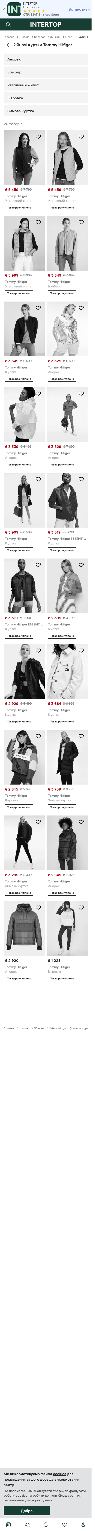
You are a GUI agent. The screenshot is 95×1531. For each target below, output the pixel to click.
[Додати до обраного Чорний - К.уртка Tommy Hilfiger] (38, 650)
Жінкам (55, 37)
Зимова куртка (20, 111)
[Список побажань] (64, 1524)
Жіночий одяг (58, 1028)
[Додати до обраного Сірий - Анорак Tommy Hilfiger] (81, 308)
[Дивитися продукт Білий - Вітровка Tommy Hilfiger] (67, 928)
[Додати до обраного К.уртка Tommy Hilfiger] (81, 565)
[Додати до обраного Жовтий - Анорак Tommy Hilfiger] (38, 393)
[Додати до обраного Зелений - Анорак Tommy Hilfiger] (38, 907)
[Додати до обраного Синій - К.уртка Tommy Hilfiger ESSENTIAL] (38, 565)
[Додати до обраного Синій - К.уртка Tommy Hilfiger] (38, 308)
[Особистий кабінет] (83, 1524)
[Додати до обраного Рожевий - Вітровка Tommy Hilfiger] (38, 736)
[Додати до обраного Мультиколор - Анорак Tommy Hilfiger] (81, 393)
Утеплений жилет (23, 85)
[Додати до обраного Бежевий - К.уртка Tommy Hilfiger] (81, 650)
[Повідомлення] (83, 24)
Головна (9, 37)
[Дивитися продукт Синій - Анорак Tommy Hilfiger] (67, 842)
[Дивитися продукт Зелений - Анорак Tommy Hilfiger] (24, 928)
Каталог (39, 37)
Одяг (68, 37)
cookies (59, 1474)
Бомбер (14, 72)
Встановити (79, 9)
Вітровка (15, 98)
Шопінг (24, 37)
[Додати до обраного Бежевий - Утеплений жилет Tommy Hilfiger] (81, 136)
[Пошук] (8, 24)
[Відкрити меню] (27, 1524)
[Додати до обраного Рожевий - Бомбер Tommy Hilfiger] (81, 222)
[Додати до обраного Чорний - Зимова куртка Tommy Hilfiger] (81, 736)
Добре (27, 1511)
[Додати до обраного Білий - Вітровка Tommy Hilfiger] (81, 907)
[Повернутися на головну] (46, 24)
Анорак (14, 59)
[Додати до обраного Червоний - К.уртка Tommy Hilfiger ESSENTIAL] (81, 479)
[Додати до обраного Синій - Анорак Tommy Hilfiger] (81, 822)
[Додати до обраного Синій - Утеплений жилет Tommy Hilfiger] (38, 136)
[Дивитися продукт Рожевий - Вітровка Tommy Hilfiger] (24, 757)
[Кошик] (45, 1524)
